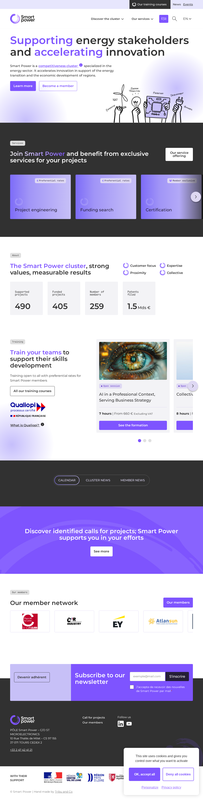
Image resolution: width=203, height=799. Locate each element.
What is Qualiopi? (25, 425)
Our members (178, 602)
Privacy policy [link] (171, 787)
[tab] (66, 480)
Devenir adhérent (31, 677)
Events (188, 4)
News (177, 4)
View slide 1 (139, 440)
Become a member (58, 86)
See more (101, 551)
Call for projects (93, 717)
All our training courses (32, 391)
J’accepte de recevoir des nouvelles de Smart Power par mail (160, 689)
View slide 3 (149, 440)
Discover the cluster (105, 19)
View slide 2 (144, 440)
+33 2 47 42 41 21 (21, 750)
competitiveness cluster (58, 66)
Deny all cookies (178, 774)
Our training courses (152, 4)
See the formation (133, 425)
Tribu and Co (64, 791)
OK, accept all (144, 774)
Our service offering (179, 154)
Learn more (23, 86)
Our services (140, 19)
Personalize (150, 787)
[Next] (196, 197)
